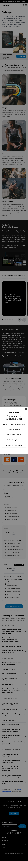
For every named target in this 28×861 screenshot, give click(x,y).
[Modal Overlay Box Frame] (14, 430)
